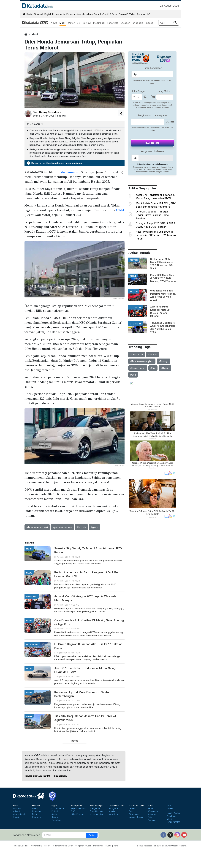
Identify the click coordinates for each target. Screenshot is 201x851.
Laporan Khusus (136, 817)
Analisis (112, 811)
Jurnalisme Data (90, 14)
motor (134, 260)
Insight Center (173, 813)
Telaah (132, 808)
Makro (35, 808)
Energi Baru (95, 808)
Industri (16, 811)
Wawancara (134, 814)
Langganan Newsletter (26, 835)
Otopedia (138, 23)
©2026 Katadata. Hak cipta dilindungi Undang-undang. (162, 846)
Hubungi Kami (60, 776)
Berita (30, 14)
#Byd (133, 374)
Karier (46, 846)
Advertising (36, 846)
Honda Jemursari (67, 172)
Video (132, 14)
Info (149, 14)
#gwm (94, 527)
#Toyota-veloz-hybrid (141, 361)
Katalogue (152, 814)
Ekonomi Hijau (73, 14)
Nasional (17, 808)
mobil (35, 34)
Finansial (38, 14)
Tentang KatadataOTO (37, 776)
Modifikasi (99, 23)
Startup (55, 814)
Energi (16, 817)
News (54, 23)
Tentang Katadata (20, 846)
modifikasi (32, 644)
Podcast (141, 14)
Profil (73, 811)
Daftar (92, 835)
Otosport (125, 23)
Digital (47, 14)
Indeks (149, 23)
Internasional (19, 814)
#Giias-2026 (136, 354)
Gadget (55, 817)
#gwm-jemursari (62, 527)
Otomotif (123, 14)
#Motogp (163, 361)
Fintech (55, 811)
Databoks (171, 816)
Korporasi (36, 817)
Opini (131, 811)
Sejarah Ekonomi (78, 808)
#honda (81, 527)
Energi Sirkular (96, 811)
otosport (135, 307)
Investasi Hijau (96, 814)
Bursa (34, 814)
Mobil (63, 23)
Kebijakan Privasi (83, 846)
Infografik (113, 808)
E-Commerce (58, 808)
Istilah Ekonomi (77, 814)
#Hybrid (165, 368)
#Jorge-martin (137, 368)
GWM (120, 210)
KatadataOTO (173, 822)
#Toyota (152, 354)
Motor (71, 23)
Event (169, 819)
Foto (150, 817)
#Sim (152, 368)
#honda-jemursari (37, 527)
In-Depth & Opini (108, 14)
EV (78, 23)
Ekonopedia (58, 14)
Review (87, 23)
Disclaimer (98, 846)
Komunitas (112, 23)
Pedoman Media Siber (62, 846)
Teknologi (56, 820)
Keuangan (36, 811)
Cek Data (113, 814)
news (29, 573)
